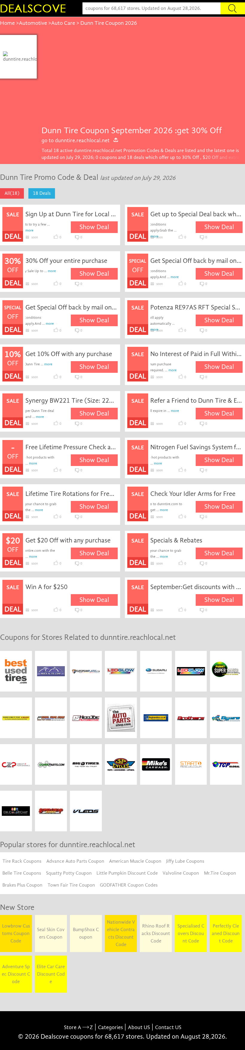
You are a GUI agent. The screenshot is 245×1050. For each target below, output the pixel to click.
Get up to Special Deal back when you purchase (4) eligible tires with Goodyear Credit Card (196, 214)
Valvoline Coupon (181, 873)
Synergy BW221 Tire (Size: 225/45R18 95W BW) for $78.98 (71, 400)
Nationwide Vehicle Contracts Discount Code (121, 933)
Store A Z (78, 1027)
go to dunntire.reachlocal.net (76, 140)
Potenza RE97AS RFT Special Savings (196, 307)
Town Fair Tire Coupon (71, 885)
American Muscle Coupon (135, 861)
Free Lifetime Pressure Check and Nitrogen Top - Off (71, 447)
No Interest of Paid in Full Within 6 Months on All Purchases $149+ (196, 354)
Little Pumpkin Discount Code (127, 873)
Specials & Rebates (176, 540)
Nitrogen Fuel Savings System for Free (196, 447)
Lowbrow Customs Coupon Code (16, 933)
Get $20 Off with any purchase (68, 540)
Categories (110, 1027)
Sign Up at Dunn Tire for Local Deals (71, 214)
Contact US (168, 1027)
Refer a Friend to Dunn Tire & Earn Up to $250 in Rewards (196, 400)
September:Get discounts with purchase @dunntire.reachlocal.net (196, 587)
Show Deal (94, 227)
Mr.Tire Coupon (220, 873)
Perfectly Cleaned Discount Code (226, 933)
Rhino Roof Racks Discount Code (156, 933)
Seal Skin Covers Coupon (51, 933)
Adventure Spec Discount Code (16, 974)
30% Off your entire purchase (66, 261)
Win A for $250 (46, 587)
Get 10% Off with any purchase (68, 354)
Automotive (33, 23)
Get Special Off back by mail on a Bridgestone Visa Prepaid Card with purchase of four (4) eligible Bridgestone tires (196, 261)
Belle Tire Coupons (21, 873)
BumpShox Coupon (86, 933)
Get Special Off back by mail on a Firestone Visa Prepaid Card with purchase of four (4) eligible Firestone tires (71, 307)
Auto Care (63, 23)
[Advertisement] (141, 80)
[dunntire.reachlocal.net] (24, 57)
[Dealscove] (34, 8)
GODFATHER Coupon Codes (128, 885)
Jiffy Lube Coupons (185, 861)
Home (7, 23)
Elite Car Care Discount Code (51, 974)
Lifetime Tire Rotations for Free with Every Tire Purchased (71, 494)
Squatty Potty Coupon (69, 873)
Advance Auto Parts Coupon (75, 861)
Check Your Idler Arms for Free (192, 494)
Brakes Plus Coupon (22, 885)
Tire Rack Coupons (21, 861)
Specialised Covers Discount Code (190, 933)
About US (139, 1027)
